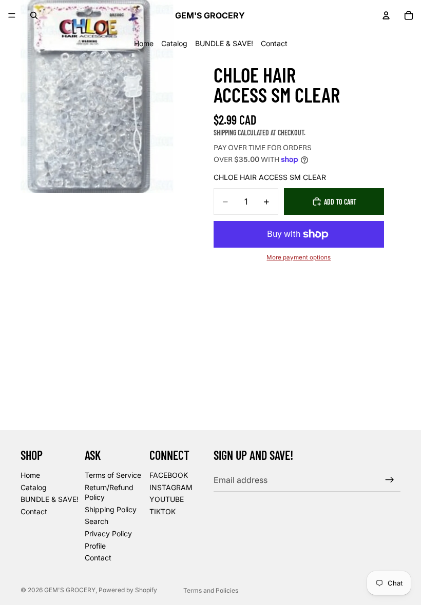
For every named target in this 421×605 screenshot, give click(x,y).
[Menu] (12, 15)
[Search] (34, 15)
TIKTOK (162, 511)
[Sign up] (389, 480)
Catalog (174, 43)
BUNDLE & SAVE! (224, 43)
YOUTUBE (166, 499)
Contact (274, 43)
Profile (95, 545)
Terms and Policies (210, 590)
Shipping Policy (111, 509)
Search (96, 521)
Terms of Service (113, 475)
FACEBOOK (168, 475)
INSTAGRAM (171, 487)
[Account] (386, 15)
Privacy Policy (108, 533)
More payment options (298, 257)
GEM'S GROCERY (69, 590)
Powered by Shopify (128, 590)
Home (144, 43)
